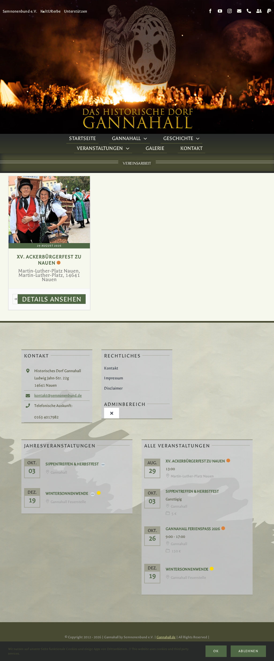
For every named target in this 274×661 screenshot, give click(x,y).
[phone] (249, 11)
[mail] (239, 11)
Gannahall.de (166, 637)
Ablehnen (248, 651)
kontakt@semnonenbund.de (58, 395)
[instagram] (229, 11)
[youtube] (220, 11)
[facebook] (210, 11)
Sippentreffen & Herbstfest (72, 464)
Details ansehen (51, 299)
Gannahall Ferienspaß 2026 (193, 529)
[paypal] (269, 11)
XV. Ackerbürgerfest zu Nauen (195, 461)
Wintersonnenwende (66, 493)
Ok (216, 651)
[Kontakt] (259, 11)
